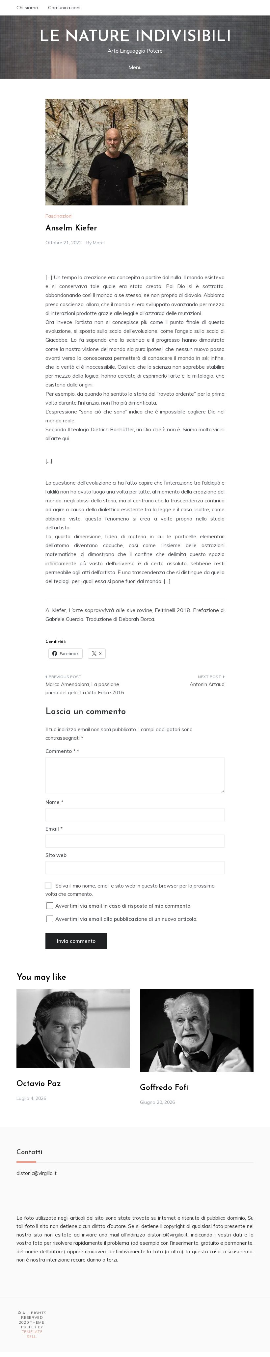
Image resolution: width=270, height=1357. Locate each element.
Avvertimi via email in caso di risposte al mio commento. (123, 906)
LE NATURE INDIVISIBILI (135, 37)
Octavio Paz (38, 1084)
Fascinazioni (58, 216)
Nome (54, 802)
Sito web (56, 855)
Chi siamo (27, 8)
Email (54, 829)
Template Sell (32, 1334)
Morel (99, 243)
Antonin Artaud (207, 684)
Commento (60, 751)
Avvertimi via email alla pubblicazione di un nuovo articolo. (126, 919)
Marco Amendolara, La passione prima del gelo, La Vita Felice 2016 (84, 688)
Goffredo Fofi (164, 1088)
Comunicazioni (64, 8)
